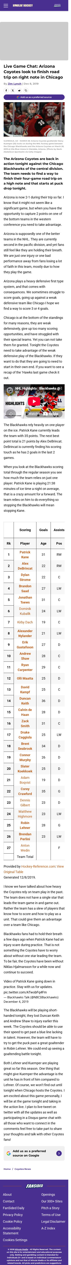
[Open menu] (6, 5)
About (7, 1194)
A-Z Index (48, 1228)
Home (7, 1169)
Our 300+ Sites (51, 1201)
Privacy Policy (13, 1215)
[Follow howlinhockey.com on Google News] (59, 1153)
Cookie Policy (12, 1221)
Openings (48, 1194)
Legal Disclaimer (53, 1221)
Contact (8, 1201)
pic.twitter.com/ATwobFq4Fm (25, 992)
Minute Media (21, 1249)
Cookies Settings (15, 1240)
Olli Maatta (25, 678)
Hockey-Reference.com (38, 866)
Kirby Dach (25, 622)
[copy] (25, 90)
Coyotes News (23, 1169)
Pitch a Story (50, 1208)
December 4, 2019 (16, 1002)
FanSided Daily (13, 1208)
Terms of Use (51, 1215)
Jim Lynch (14, 83)
